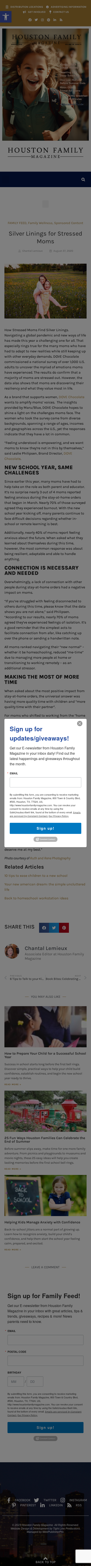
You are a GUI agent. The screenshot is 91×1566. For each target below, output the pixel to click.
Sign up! (45, 828)
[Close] (79, 723)
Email (14, 773)
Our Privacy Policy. (59, 816)
